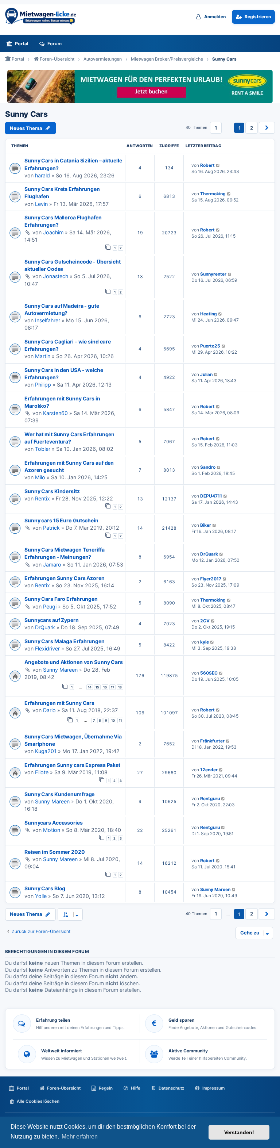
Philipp (43, 384)
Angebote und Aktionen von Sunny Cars (73, 662)
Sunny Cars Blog (44, 888)
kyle (204, 642)
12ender (209, 769)
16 (105, 687)
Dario (49, 710)
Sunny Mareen (60, 670)
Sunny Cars (26, 114)
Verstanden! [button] (239, 1132)
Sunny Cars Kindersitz (52, 491)
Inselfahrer (47, 320)
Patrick (51, 528)
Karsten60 (55, 413)
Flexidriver (47, 648)
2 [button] (251, 128)
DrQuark (209, 554)
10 (113, 720)
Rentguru (210, 798)
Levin (41, 204)
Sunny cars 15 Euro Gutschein (61, 520)
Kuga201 (46, 751)
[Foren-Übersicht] (43, 16)
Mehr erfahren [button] (80, 1136)
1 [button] (216, 128)
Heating (208, 313)
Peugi (50, 606)
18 (120, 687)
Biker (205, 525)
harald (42, 175)
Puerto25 (210, 346)
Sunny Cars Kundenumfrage (59, 794)
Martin (42, 356)
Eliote (41, 772)
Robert (207, 165)
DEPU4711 (211, 496)
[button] (267, 128)
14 (90, 687)
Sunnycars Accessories (53, 822)
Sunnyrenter (213, 274)
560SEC (209, 673)
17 (112, 687)
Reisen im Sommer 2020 (54, 852)
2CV (205, 620)
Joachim (53, 232)
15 (97, 687)
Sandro (207, 467)
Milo (40, 477)
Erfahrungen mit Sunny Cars (59, 703)
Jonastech (55, 276)
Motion (51, 830)
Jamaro (52, 564)
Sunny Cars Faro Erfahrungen (61, 599)
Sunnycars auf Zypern (51, 620)
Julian (206, 374)
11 (120, 720)
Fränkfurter (212, 741)
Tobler (42, 449)
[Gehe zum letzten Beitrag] (218, 165)
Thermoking (213, 193)
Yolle (41, 896)
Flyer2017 (210, 578)
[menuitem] (19, 43)
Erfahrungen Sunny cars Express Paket (72, 765)
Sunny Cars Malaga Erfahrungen (64, 641)
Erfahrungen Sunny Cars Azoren (64, 578)
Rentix (42, 498)
